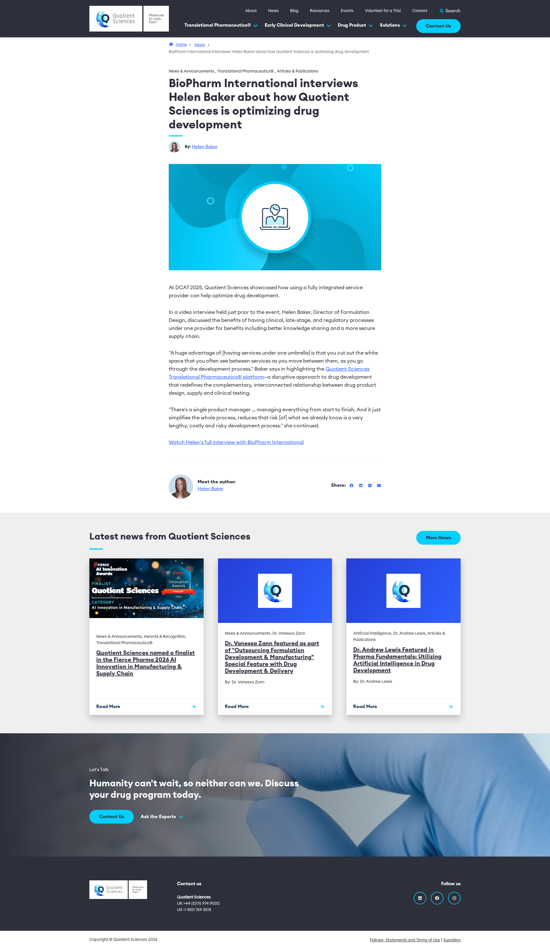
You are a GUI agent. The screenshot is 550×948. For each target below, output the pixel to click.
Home (181, 45)
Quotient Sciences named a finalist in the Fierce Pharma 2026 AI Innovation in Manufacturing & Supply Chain (145, 663)
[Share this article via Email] (379, 485)
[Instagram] (454, 898)
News (273, 11)
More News (438, 537)
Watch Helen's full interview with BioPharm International (236, 442)
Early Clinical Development (294, 25)
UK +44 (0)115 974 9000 (198, 904)
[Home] (129, 18)
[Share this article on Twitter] (370, 485)
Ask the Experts (159, 816)
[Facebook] (437, 898)
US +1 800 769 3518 (194, 910)
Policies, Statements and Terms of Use (405, 940)
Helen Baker (205, 146)
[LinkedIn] (420, 898)
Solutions (390, 25)
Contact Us (438, 26)
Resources (319, 11)
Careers (419, 11)
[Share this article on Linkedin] (361, 485)
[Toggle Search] (450, 11)
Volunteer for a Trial (383, 11)
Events (347, 11)
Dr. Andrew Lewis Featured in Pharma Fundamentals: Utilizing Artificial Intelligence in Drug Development (397, 660)
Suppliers (452, 940)
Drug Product (352, 25)
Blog (294, 11)
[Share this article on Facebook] (352, 485)
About (251, 11)
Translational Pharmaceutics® (217, 25)
